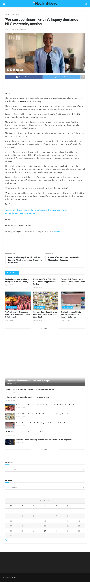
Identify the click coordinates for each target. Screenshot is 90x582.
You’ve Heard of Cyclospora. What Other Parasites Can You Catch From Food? (17, 314)
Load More (45, 328)
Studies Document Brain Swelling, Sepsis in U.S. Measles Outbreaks (71, 314)
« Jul (7, 539)
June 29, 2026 (9, 29)
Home (7, 14)
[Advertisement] (45, 85)
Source (57, 231)
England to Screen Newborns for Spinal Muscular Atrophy (28, 381)
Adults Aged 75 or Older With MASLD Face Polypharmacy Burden (44, 281)
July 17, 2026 (10, 285)
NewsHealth (12, 578)
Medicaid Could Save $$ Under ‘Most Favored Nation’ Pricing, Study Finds (45, 314)
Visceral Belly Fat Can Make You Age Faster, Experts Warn (27, 397)
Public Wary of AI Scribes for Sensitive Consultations (26, 432)
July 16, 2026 (10, 320)
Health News (15, 14)
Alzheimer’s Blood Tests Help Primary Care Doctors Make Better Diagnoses (43, 440)
